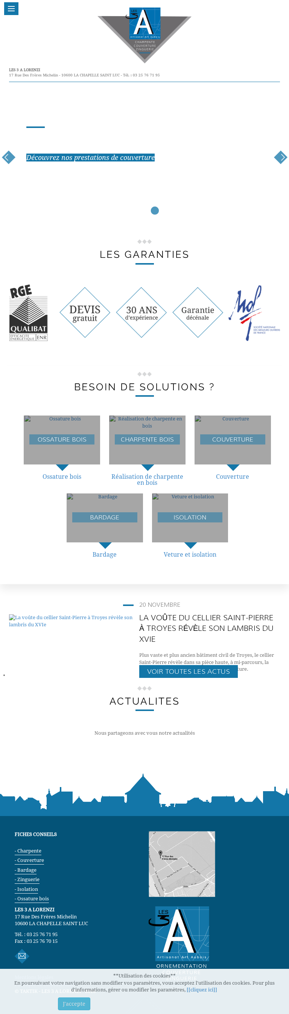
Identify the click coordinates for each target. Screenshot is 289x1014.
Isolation (27, 889)
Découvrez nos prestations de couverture (90, 157)
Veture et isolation (190, 554)
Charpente (29, 851)
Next (280, 157)
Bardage (105, 554)
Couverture (232, 476)
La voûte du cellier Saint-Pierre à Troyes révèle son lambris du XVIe (206, 628)
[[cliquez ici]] (202, 990)
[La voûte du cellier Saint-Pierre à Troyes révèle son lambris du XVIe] (71, 621)
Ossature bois (62, 476)
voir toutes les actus (188, 671)
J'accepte (74, 1004)
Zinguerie (28, 879)
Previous (8, 157)
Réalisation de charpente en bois (147, 479)
